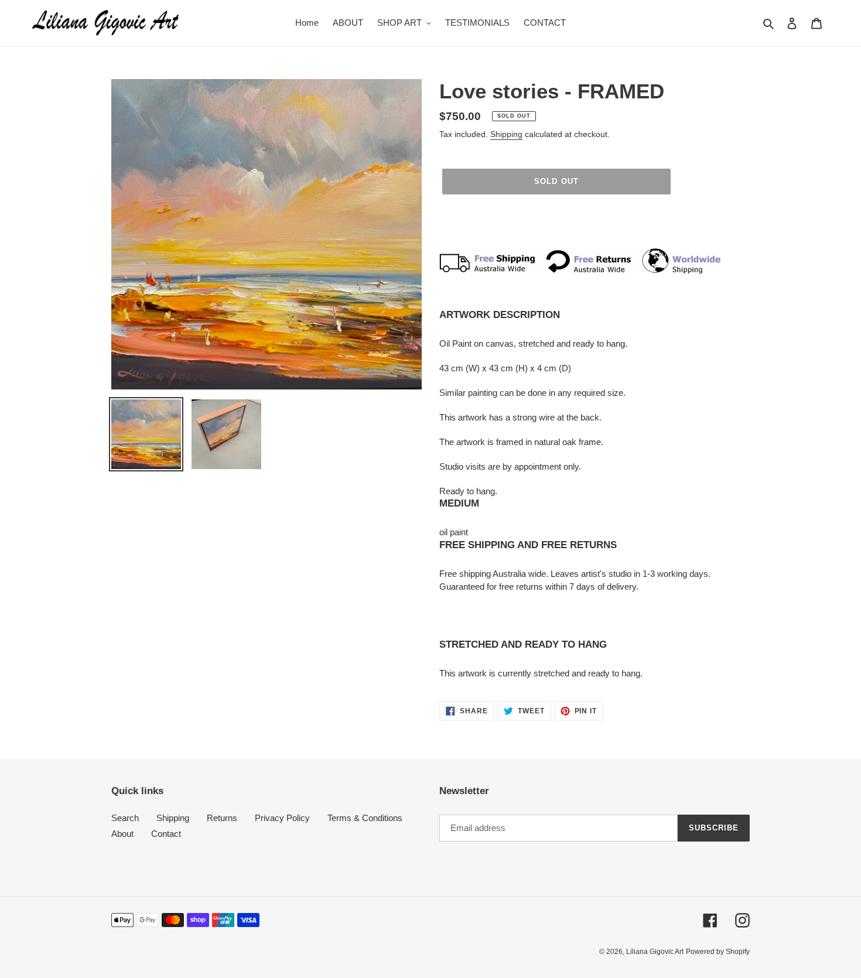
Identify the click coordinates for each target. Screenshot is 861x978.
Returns (222, 818)
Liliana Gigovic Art (655, 952)
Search (125, 818)
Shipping (506, 134)
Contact (166, 834)
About (122, 834)
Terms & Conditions (364, 818)
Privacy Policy (282, 818)
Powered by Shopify (718, 952)
